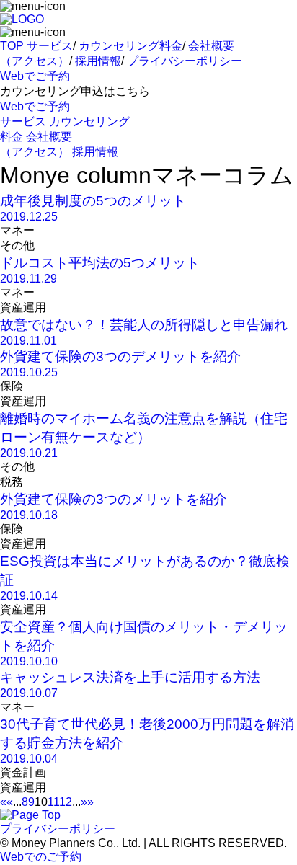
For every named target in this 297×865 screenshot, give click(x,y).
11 (53, 802)
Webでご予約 (35, 76)
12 (65, 802)
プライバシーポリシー (184, 61)
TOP (12, 46)
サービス (50, 46)
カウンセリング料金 (130, 46)
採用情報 (98, 61)
